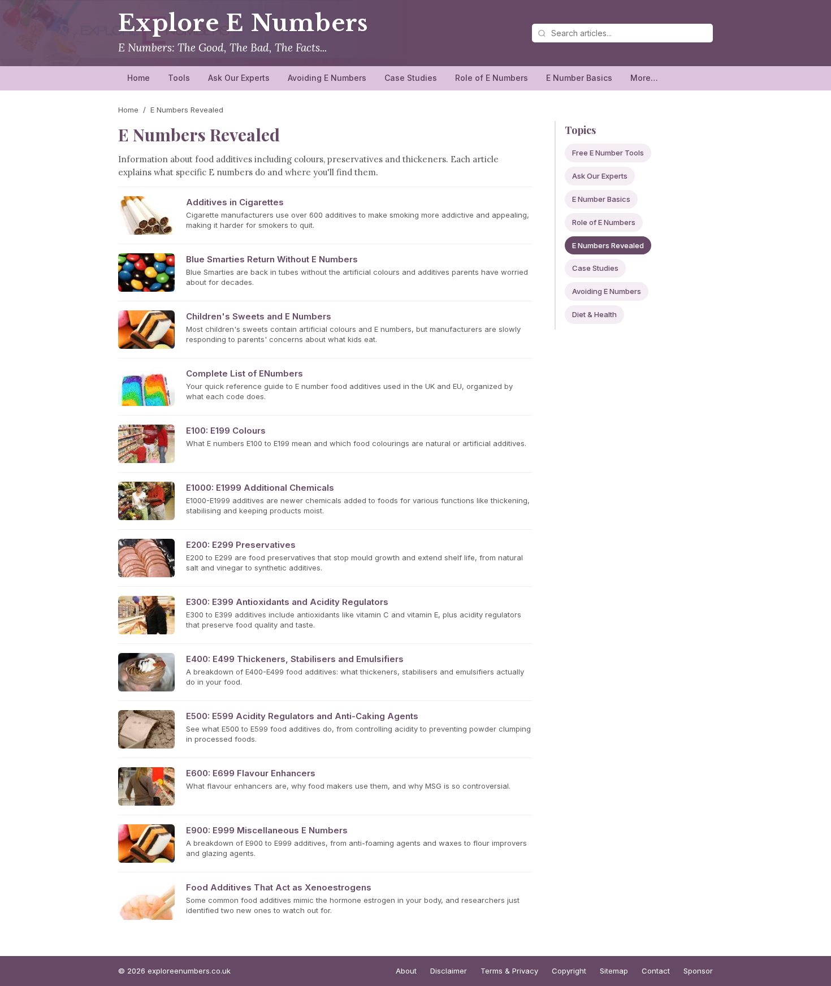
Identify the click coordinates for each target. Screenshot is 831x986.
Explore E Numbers (243, 23)
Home (138, 78)
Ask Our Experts (239, 78)
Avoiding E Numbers (327, 78)
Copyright (569, 970)
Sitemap (614, 970)
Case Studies (410, 78)
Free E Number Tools (608, 152)
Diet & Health (594, 314)
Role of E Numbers (491, 78)
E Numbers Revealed (608, 245)
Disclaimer (448, 970)
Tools (179, 78)
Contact (656, 970)
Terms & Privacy (509, 970)
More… (644, 78)
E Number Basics (579, 78)
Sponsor (698, 970)
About (406, 970)
